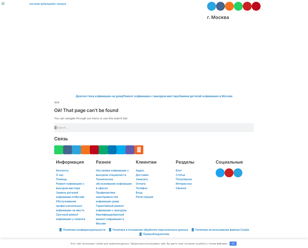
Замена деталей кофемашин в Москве (205, 96)
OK (233, 243)
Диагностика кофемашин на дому (99, 96)
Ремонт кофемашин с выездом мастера (151, 96)
